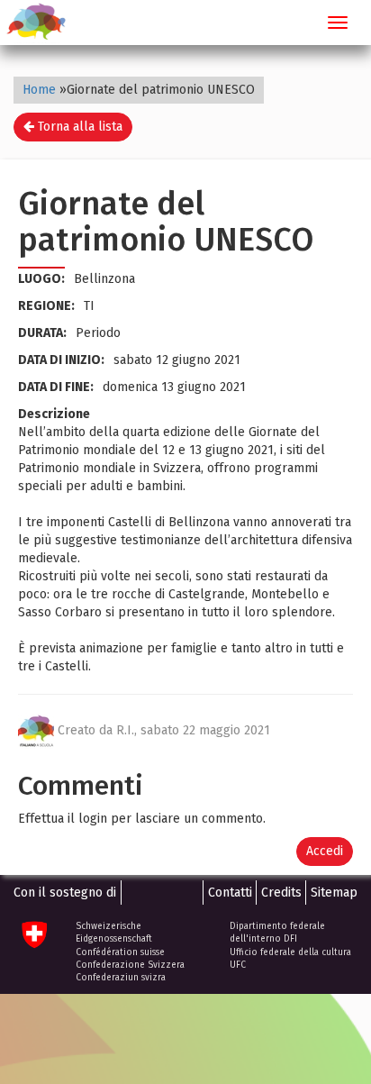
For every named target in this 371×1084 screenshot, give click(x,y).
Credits (281, 892)
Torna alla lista (78, 126)
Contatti (230, 892)
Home (39, 89)
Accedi (324, 851)
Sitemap (334, 892)
